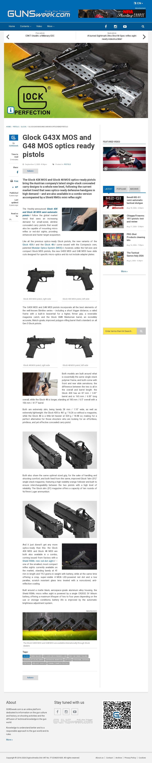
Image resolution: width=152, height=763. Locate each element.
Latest (109, 189)
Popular (121, 189)
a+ (16, 186)
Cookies (142, 758)
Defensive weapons (54, 660)
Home (12, 26)
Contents (24, 26)
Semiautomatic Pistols (58, 663)
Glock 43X (29, 244)
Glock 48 (50, 244)
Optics (68, 660)
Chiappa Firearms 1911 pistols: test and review (135, 219)
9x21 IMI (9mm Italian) (78, 656)
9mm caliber (36, 656)
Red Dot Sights (39, 663)
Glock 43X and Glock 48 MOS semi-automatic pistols (40, 212)
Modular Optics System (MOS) (48, 248)
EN (138, 3)
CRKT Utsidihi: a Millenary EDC (40, 35)
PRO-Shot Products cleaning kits (136, 237)
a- (13, 187)
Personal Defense (81, 660)
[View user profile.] (13, 138)
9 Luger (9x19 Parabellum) (55, 656)
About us (99, 758)
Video (39, 26)
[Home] (39, 13)
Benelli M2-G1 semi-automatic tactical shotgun (135, 200)
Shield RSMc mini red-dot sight (39, 561)
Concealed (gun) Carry (33, 660)
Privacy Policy (130, 758)
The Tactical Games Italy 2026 (135, 254)
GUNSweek (13, 146)
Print (16, 181)
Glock (26, 656)
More (49, 26)
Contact (109, 758)
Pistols (67, 164)
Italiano (30, 171)
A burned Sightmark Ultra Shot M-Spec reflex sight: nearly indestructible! (112, 37)
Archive (134, 189)
